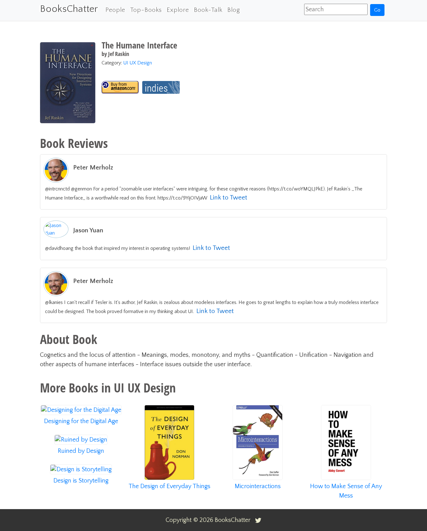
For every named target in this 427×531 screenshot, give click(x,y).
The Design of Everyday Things (169, 486)
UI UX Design (137, 63)
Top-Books (146, 9)
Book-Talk (208, 9)
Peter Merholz (93, 167)
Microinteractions (258, 486)
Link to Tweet (228, 197)
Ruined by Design (81, 451)
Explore (178, 9)
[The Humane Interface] (120, 87)
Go (377, 10)
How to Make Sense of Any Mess (346, 491)
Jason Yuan (88, 230)
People (115, 9)
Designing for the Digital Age (81, 421)
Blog (233, 9)
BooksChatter (69, 8)
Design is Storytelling (80, 480)
